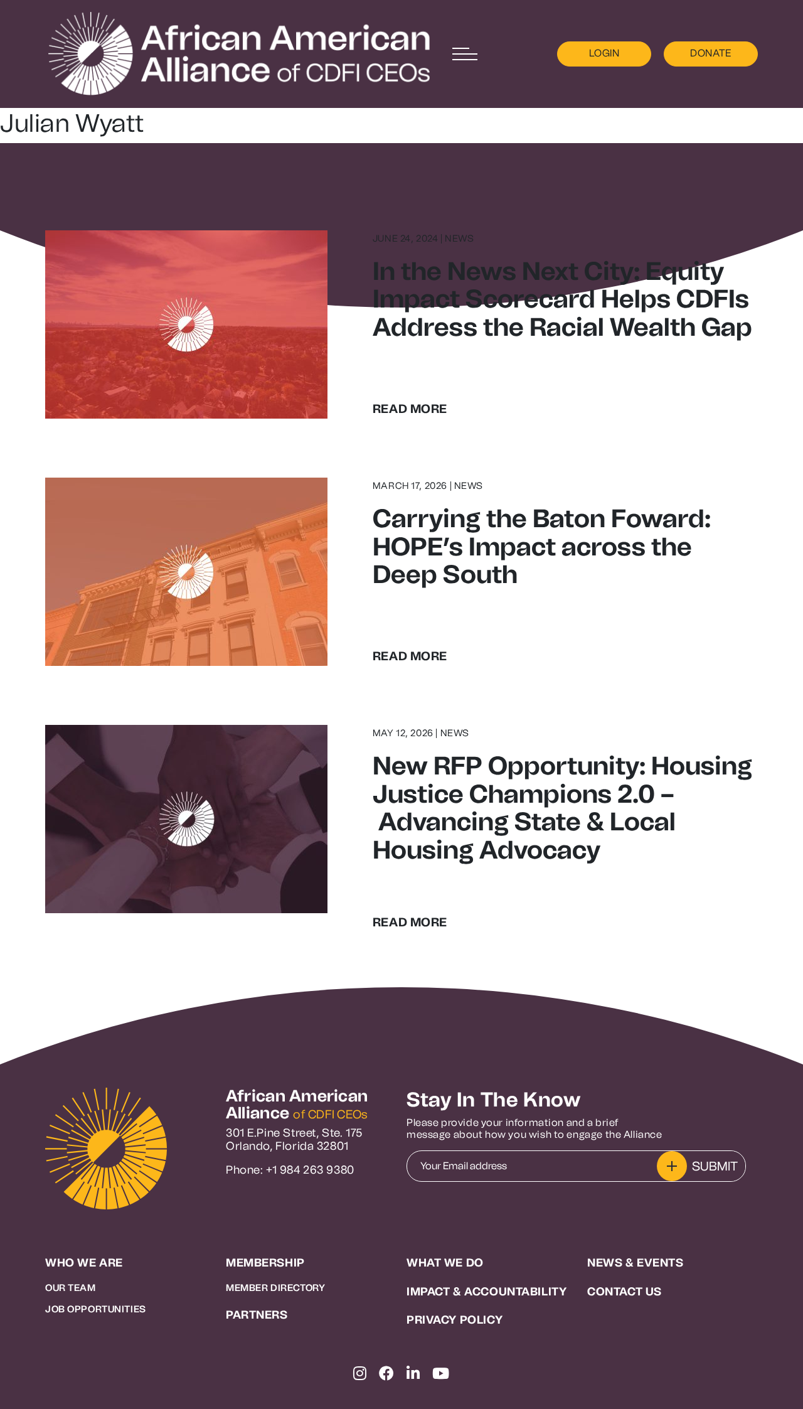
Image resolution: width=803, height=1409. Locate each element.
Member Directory (275, 1288)
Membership (265, 1263)
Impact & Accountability (486, 1292)
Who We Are (84, 1263)
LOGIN (604, 53)
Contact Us (624, 1292)
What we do (445, 1263)
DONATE (710, 53)
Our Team (70, 1288)
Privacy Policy (455, 1320)
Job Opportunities (95, 1309)
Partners (257, 1315)
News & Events (635, 1263)
